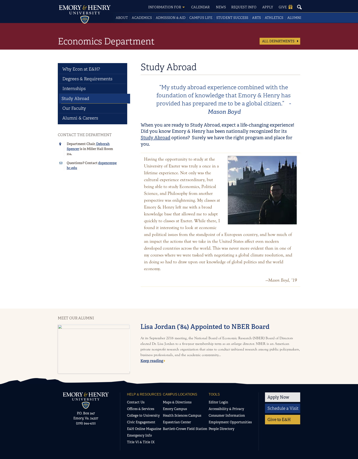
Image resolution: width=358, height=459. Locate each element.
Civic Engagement (141, 422)
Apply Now (278, 397)
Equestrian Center (177, 422)
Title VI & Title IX (141, 442)
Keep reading (151, 360)
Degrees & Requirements (87, 79)
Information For (164, 7)
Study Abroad (155, 138)
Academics (142, 18)
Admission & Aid (170, 18)
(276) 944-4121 (86, 423)
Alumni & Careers (80, 118)
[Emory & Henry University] (85, 14)
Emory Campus (175, 409)
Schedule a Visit (283, 408)
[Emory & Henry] (86, 400)
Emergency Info (139, 435)
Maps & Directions (177, 402)
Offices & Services (140, 409)
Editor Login (218, 402)
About (122, 18)
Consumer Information (227, 415)
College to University (143, 415)
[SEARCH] (299, 7)
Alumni (294, 18)
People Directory (221, 429)
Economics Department (106, 41)
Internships (74, 89)
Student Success (232, 18)
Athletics (274, 18)
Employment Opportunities (230, 422)
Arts (256, 18)
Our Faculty (74, 108)
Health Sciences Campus (182, 415)
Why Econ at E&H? (81, 69)
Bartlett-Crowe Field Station (185, 429)
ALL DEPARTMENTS (278, 41)
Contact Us (135, 402)
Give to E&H (279, 419)
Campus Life (200, 18)
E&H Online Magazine (144, 429)
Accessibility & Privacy (226, 409)
